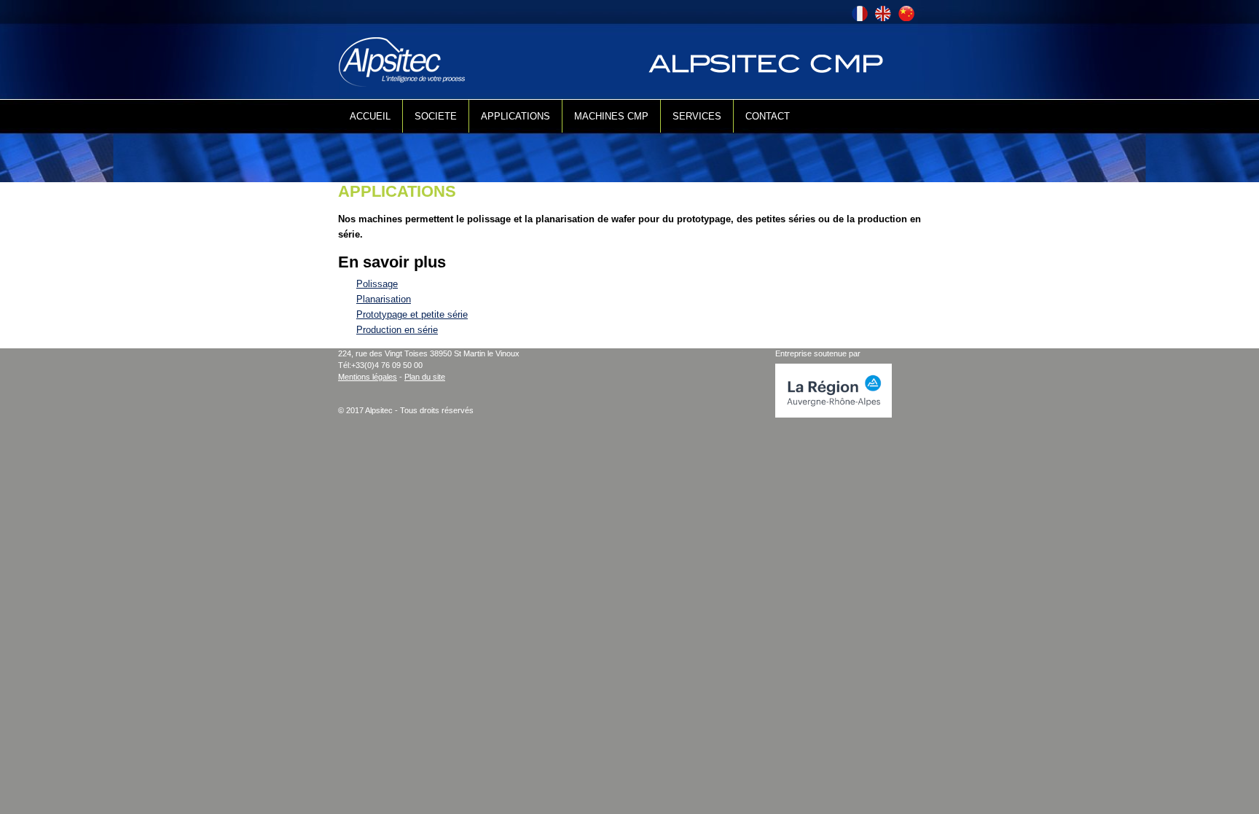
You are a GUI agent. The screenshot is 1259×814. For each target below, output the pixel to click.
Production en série (397, 329)
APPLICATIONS (515, 116)
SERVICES (696, 116)
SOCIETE (436, 116)
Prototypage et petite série (412, 314)
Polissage (377, 283)
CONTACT (767, 116)
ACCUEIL (370, 116)
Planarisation (383, 299)
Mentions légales (367, 376)
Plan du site (424, 376)
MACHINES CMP (611, 116)
